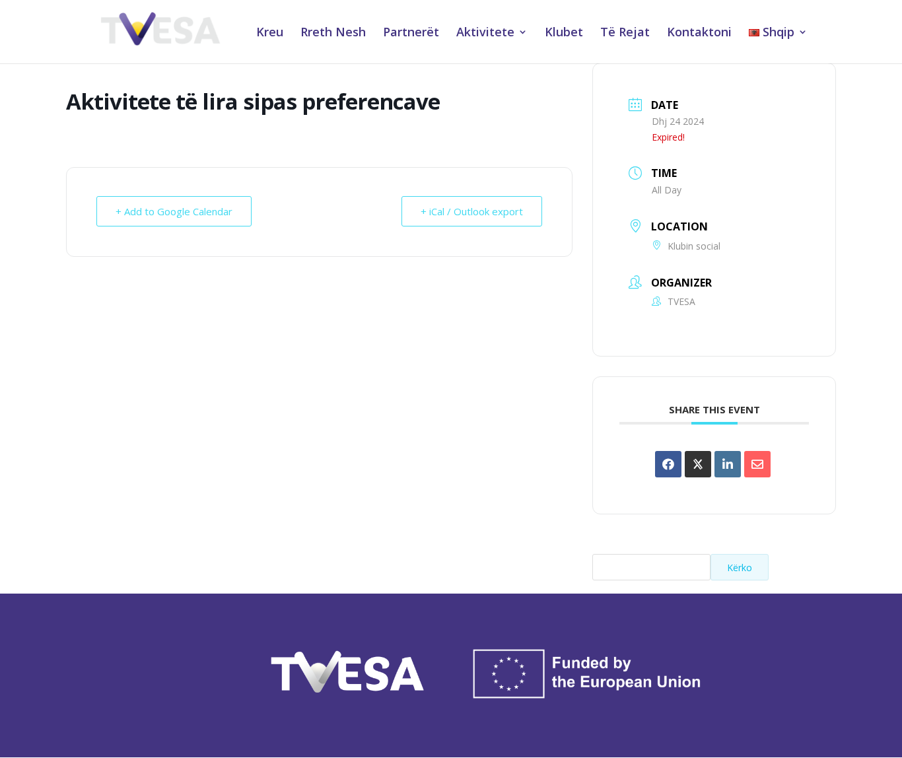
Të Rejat (625, 33)
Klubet (564, 33)
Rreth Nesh (333, 33)
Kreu (269, 33)
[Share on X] (698, 464)
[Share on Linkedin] (727, 464)
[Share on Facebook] (668, 464)
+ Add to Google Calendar (174, 211)
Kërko (739, 567)
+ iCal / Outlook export (472, 211)
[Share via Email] (757, 464)
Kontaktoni (699, 33)
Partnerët (411, 33)
